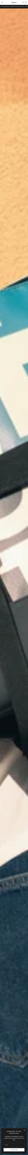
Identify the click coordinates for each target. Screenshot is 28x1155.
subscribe (14, 1149)
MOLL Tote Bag (14, 583)
